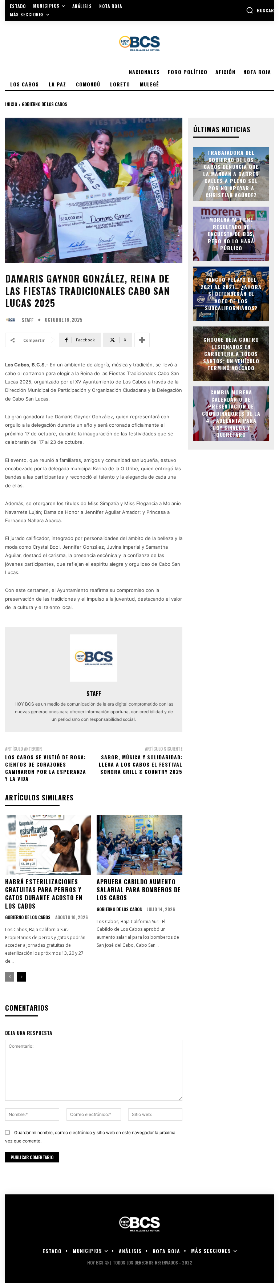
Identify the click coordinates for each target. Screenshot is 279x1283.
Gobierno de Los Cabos (44, 104)
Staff (27, 320)
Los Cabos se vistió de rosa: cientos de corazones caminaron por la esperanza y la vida (45, 767)
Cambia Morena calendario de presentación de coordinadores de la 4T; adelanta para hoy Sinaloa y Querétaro (231, 413)
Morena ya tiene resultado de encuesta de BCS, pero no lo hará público (231, 234)
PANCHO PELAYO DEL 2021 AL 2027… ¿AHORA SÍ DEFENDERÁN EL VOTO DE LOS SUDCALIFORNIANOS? (231, 294)
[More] (142, 340)
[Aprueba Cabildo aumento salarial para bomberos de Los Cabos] (140, 845)
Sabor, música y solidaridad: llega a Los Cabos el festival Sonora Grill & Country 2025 (140, 764)
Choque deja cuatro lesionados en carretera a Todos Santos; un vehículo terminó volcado (231, 353)
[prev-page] (9, 977)
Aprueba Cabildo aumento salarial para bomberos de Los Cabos (139, 889)
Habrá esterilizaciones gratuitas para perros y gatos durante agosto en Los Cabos (43, 893)
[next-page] (21, 977)
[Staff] (12, 319)
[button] (260, 10)
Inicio (11, 104)
